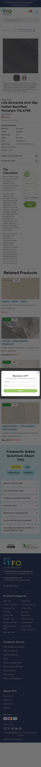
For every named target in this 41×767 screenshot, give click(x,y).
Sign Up (20, 391)
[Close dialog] (38, 372)
